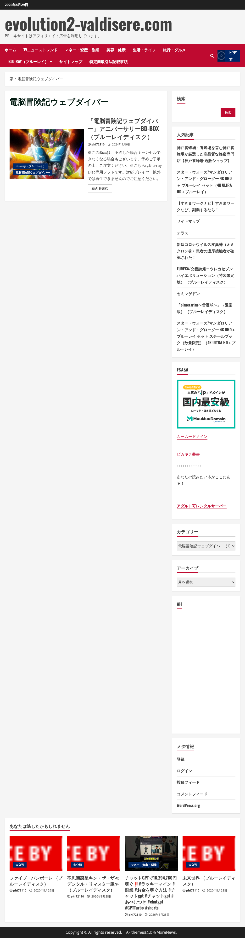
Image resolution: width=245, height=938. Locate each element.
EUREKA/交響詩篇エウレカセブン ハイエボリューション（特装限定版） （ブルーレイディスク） (205, 275)
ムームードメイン (192, 436)
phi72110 (98, 144)
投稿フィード (188, 782)
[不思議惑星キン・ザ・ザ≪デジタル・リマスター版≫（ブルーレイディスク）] (93, 853)
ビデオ (233, 56)
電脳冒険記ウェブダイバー (33, 172)
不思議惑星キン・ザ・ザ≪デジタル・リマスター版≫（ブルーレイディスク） (93, 883)
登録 (180, 759)
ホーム (10, 49)
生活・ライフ (144, 49)
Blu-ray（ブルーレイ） (28, 61)
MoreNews (166, 932)
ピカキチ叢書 (188, 454)
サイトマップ (70, 61)
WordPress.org (188, 805)
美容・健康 (116, 49)
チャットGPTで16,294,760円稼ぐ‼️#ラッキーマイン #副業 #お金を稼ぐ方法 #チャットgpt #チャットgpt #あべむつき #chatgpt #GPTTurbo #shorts (151, 892)
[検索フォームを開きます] (212, 55)
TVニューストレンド (40, 49)
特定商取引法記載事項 (108, 61)
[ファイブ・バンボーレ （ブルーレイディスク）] (36, 853)
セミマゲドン (188, 293)
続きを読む (102, 189)
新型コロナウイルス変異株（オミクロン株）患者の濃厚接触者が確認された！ (205, 250)
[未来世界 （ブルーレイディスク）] (209, 853)
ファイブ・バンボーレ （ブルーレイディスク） (36, 880)
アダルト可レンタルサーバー (202, 506)
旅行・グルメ (174, 49)
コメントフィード (192, 794)
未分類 (20, 865)
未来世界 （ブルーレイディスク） (209, 880)
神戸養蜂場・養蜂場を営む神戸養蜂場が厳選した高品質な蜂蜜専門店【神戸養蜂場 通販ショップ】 (205, 154)
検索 (181, 98)
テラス (182, 233)
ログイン (184, 770)
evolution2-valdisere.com (88, 23)
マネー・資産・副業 (82, 49)
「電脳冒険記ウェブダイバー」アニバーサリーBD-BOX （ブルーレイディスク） (47, 154)
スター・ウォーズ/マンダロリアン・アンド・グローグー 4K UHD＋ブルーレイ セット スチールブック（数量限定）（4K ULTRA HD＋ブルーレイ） (206, 336)
